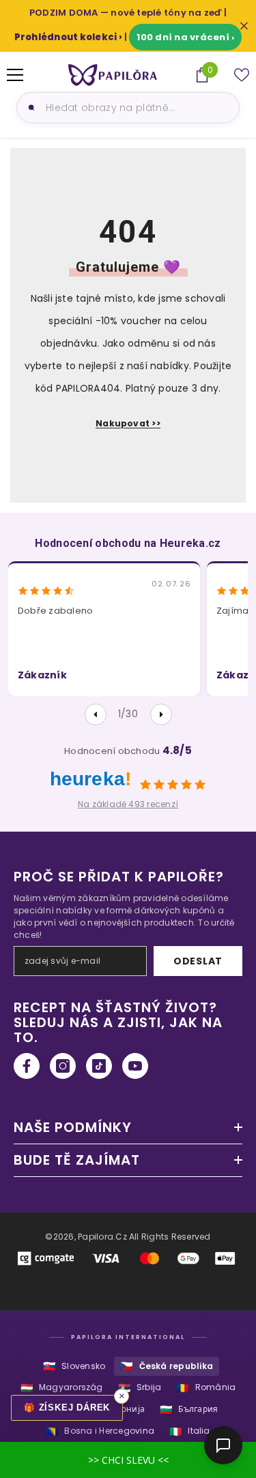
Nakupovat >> (128, 423)
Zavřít (244, 26)
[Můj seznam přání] (241, 74)
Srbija (140, 1388)
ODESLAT (198, 961)
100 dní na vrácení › (185, 37)
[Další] (161, 714)
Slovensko (74, 1366)
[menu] (15, 75)
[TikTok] (99, 1066)
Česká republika (166, 1366)
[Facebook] (27, 1066)
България (189, 1409)
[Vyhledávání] (29, 107)
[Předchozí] (95, 714)
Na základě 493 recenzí (128, 804)
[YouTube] (135, 1066)
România (206, 1388)
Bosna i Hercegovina (100, 1431)
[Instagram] (63, 1066)
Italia (189, 1431)
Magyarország (61, 1388)
